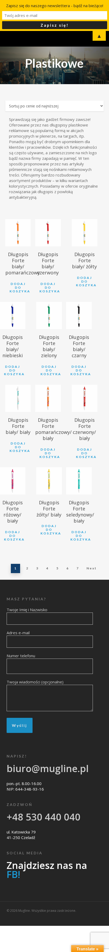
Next (92, 568)
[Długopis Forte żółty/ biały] (49, 481)
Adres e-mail (18, 632)
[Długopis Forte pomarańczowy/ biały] (48, 398)
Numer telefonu (21, 655)
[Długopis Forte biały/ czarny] (79, 315)
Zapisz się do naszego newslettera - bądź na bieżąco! (54, 5)
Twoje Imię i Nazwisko (27, 609)
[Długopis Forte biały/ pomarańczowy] (18, 232)
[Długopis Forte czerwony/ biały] (84, 398)
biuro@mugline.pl (48, 768)
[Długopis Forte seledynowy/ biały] (79, 481)
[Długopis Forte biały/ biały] (18, 398)
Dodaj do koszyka (20, 287)
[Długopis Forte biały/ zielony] (49, 315)
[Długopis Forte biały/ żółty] (84, 232)
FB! (13, 874)
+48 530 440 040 (43, 816)
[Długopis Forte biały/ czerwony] (48, 232)
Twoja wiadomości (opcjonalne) (35, 681)
